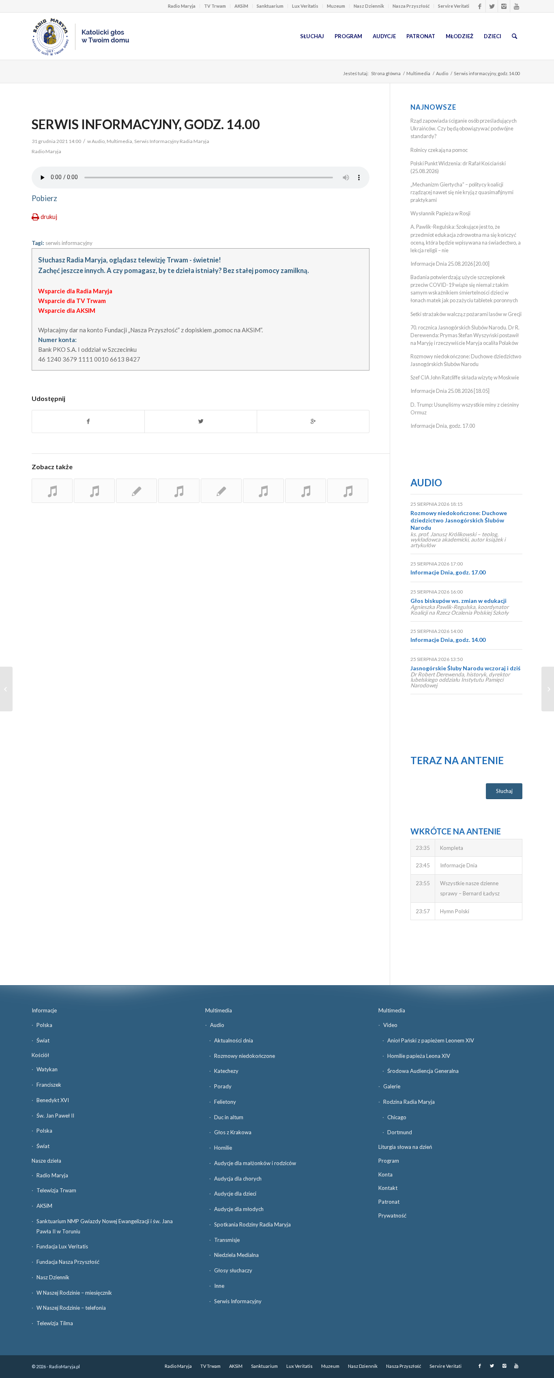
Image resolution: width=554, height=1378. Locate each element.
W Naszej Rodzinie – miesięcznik (74, 1292)
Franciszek (49, 1084)
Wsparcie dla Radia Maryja (75, 291)
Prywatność (392, 1215)
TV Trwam (215, 6)
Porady (223, 1086)
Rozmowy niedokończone (244, 1056)
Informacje (44, 1010)
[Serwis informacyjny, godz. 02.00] (305, 491)
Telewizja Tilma (55, 1323)
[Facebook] (479, 6)
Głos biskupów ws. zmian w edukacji (458, 600)
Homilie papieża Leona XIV (418, 1056)
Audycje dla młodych (239, 1209)
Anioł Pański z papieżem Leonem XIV (430, 1040)
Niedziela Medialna (236, 1255)
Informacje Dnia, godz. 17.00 (442, 425)
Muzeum (336, 6)
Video (390, 1025)
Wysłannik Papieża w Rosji (440, 213)
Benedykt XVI (53, 1100)
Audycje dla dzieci (235, 1193)
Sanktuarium (270, 6)
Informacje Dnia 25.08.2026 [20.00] (450, 263)
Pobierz (44, 198)
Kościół (40, 1055)
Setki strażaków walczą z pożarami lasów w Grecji (466, 314)
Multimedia (418, 73)
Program (388, 1160)
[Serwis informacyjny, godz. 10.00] (347, 491)
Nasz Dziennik (369, 6)
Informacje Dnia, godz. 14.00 (447, 639)
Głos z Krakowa (232, 1132)
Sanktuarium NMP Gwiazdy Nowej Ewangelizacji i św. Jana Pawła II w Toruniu (105, 1226)
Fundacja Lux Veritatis (62, 1246)
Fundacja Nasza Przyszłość (68, 1262)
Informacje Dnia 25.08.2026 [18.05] (450, 391)
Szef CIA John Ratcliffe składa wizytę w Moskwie (464, 377)
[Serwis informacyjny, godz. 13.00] (52, 491)
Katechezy (226, 1071)
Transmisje (227, 1240)
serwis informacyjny (68, 243)
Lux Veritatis (305, 6)
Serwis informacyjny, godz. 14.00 (146, 124)
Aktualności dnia (233, 1040)
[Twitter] (492, 6)
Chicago (396, 1117)
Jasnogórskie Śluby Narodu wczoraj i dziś (465, 668)
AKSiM (241, 6)
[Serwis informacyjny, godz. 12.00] (136, 491)
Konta (385, 1174)
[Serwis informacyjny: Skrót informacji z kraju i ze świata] (94, 491)
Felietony (225, 1101)
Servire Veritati (453, 6)
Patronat (388, 1201)
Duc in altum (228, 1117)
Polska (44, 1025)
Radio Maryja (181, 6)
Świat (43, 1040)
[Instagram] (504, 6)
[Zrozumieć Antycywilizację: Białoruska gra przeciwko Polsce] (547, 689)
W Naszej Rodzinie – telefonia (71, 1307)
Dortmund (399, 1132)
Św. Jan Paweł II (55, 1115)
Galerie (391, 1086)
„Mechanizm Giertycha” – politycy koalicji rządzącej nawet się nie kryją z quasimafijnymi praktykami (461, 192)
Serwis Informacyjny (238, 1301)
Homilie (223, 1147)
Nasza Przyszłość (411, 6)
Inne (219, 1286)
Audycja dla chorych (238, 1178)
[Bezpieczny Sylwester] (6, 689)
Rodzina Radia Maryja (409, 1101)
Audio (442, 73)
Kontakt (387, 1188)
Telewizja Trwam (56, 1190)
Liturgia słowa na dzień (405, 1147)
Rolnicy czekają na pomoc (439, 150)
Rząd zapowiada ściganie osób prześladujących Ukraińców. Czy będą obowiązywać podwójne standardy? (463, 128)
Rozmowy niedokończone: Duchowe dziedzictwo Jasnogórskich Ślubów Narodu (458, 520)
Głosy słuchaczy (233, 1270)
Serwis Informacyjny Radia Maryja (171, 141)
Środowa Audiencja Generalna (423, 1071)
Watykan (47, 1069)
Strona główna (386, 73)
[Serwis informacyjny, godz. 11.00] (221, 491)
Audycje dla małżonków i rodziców (255, 1163)
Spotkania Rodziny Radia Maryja (252, 1224)
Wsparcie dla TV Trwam (72, 300)
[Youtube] (516, 6)
